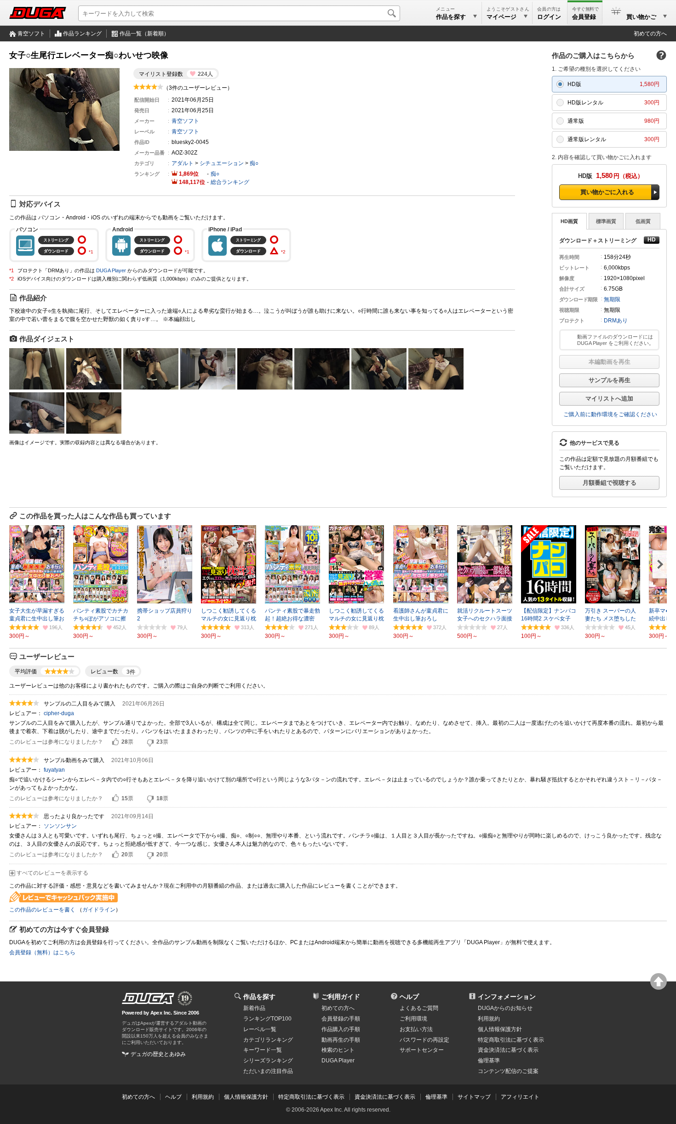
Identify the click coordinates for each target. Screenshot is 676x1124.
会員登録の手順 (340, 1018)
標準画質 (606, 221)
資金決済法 (508, 1050)
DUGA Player (111, 270)
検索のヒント (338, 1050)
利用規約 (489, 1018)
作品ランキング (82, 33)
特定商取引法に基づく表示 (311, 1097)
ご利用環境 (413, 1018)
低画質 (643, 221)
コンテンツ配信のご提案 (508, 1071)
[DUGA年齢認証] (148, 998)
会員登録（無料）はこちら (42, 952)
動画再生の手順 (340, 1040)
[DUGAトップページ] (37, 13)
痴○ (254, 163)
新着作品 (254, 1008)
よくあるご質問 (419, 1008)
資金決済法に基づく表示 (385, 1097)
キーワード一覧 (262, 1050)
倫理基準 (489, 1060)
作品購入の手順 (340, 1029)
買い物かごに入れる (607, 192)
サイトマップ (474, 1097)
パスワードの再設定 (424, 1040)
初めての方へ (650, 33)
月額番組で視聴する (609, 482)
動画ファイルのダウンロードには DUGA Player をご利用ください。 (615, 340)
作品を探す (259, 996)
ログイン (549, 16)
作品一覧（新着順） (144, 33)
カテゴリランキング (268, 1040)
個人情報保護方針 (500, 1029)
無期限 (612, 299)
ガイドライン (98, 909)
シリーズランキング (268, 1060)
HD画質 (569, 221)
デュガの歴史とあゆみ (158, 1054)
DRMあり (616, 320)
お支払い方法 (416, 1029)
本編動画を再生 (609, 361)
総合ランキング (230, 182)
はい (115, 742)
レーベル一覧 (259, 1029)
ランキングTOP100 (267, 1018)
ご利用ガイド (340, 996)
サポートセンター (422, 1050)
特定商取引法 (511, 1040)
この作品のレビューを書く (42, 909)
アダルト (183, 163)
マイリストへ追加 (609, 398)
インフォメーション (507, 996)
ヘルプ (409, 996)
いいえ (150, 742)
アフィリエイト (520, 1097)
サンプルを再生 (609, 380)
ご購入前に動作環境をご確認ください (610, 414)
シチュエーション (222, 163)
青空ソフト (31, 33)
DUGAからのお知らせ (505, 1008)
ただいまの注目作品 (268, 1071)
